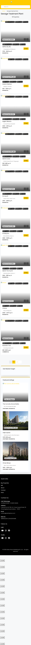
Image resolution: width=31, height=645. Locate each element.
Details (26, 48)
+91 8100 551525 (14, 503)
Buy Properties (5, 483)
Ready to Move (6, 81)
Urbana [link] (4, 308)
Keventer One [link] (6, 345)
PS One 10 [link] (5, 196)
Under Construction (7, 44)
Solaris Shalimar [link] (7, 84)
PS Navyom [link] (5, 233)
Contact (3, 490)
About (2, 488)
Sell (2, 485)
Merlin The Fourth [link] (7, 271)
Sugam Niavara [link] (6, 121)
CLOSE (2, 560)
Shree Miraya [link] (7, 463)
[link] (15, 31)
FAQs (2, 492)
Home (3, 11)
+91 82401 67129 (5, 503)
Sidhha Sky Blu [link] (6, 47)
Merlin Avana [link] (6, 159)
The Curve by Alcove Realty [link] (11, 404)
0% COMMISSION (15, 44)
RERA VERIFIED (22, 44)
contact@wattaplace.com (8, 513)
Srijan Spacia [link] (6, 432)
